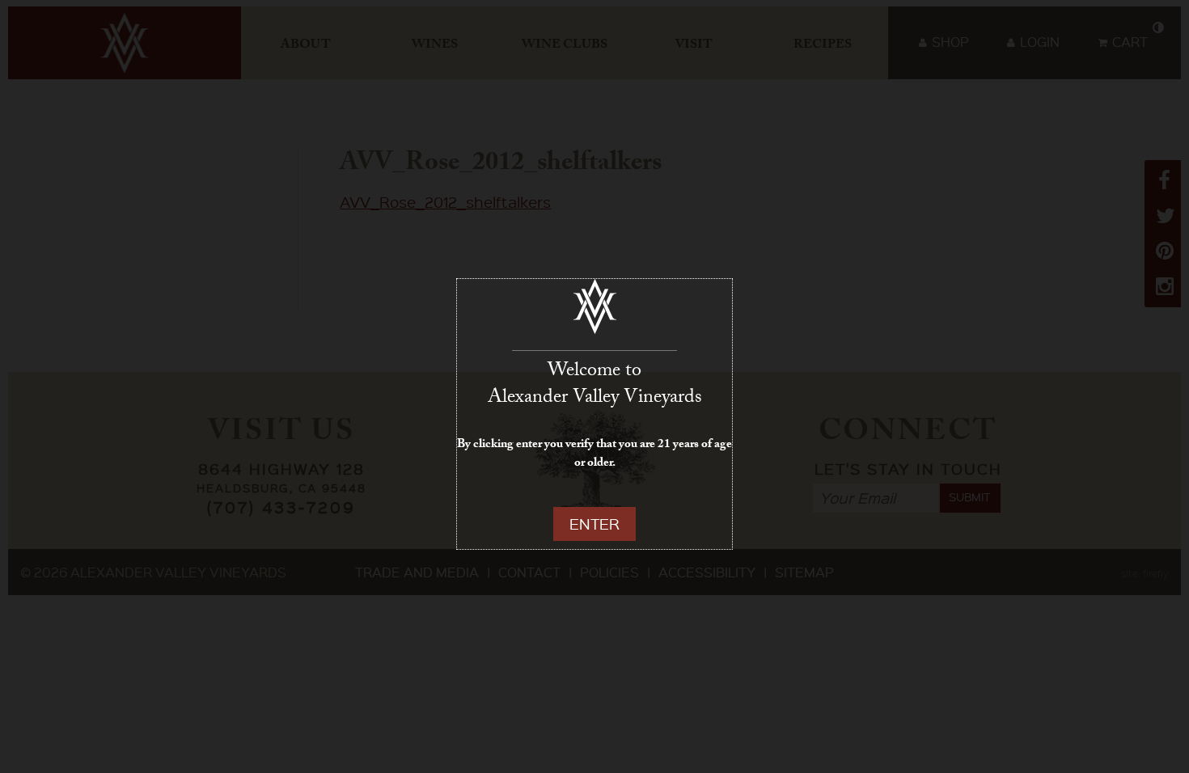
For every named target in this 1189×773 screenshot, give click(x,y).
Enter (594, 523)
